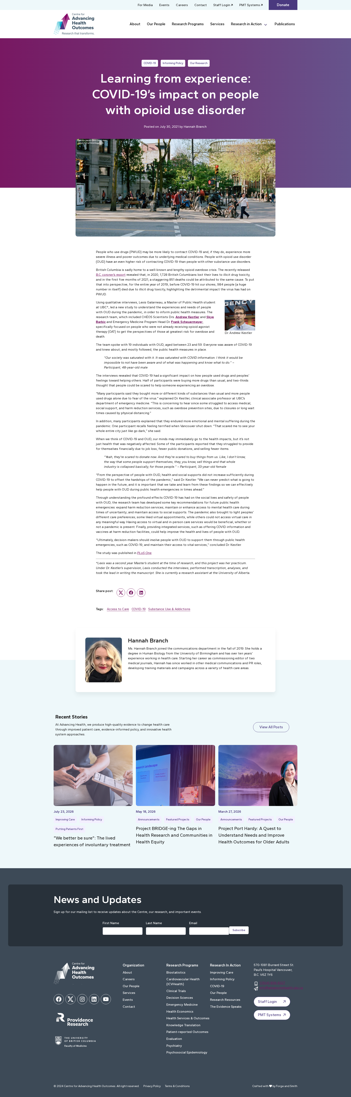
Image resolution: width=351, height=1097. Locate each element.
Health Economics (179, 1011)
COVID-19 (150, 63)
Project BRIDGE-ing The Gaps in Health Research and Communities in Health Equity (174, 835)
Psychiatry (174, 1046)
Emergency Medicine (182, 1004)
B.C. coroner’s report (111, 275)
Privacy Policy (152, 1086)
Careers (182, 5)
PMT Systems (249, 5)
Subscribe (239, 930)
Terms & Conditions (177, 1086)
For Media (145, 5)
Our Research (199, 63)
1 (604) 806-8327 (272, 983)
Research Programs (188, 24)
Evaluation (174, 1039)
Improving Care (65, 819)
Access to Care (118, 609)
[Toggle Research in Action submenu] (267, 24)
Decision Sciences (179, 998)
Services (217, 24)
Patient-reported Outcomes (187, 1032)
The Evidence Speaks (226, 1007)
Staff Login (221, 5)
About (135, 24)
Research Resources (225, 1000)
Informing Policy (173, 63)
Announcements (148, 819)
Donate (283, 5)
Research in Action (246, 24)
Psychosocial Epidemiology (186, 1052)
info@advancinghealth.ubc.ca (281, 988)
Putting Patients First (69, 829)
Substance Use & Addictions (169, 609)
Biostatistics (175, 972)
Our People (156, 24)
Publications (285, 24)
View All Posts (271, 727)
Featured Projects (177, 819)
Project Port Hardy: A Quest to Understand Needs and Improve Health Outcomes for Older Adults (253, 835)
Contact (200, 5)
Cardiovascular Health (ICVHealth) (183, 981)
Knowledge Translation (183, 1025)
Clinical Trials (176, 991)
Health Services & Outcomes (187, 1018)
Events (164, 5)
